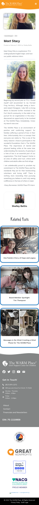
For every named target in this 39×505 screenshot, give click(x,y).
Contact (6, 409)
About (6, 405)
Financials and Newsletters (15, 412)
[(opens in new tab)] (19, 492)
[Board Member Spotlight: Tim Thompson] (19, 285)
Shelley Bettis (28, 45)
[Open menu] (35, 3)
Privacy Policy (15, 502)
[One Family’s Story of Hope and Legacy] (19, 244)
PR (16, 36)
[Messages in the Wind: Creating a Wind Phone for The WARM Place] (19, 328)
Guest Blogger (9, 36)
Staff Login (24, 502)
